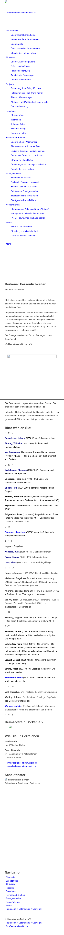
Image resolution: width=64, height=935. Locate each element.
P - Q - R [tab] (9, 611)
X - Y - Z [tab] (9, 714)
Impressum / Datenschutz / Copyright (24, 908)
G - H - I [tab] (8, 526)
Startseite (10, 877)
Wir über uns (12, 880)
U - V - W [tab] (9, 686)
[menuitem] (32, 27)
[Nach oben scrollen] (1, 933)
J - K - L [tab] (8, 540)
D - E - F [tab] (9, 464)
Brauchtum (11, 891)
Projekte (10, 887)
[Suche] (7, 240)
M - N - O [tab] (9, 567)
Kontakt (9, 905)
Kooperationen (13, 901)
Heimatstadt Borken (15, 894)
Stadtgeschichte (13, 898)
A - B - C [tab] (9, 432)
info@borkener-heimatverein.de (22, 762)
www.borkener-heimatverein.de (21, 766)
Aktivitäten (11, 884)
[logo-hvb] (29, 12)
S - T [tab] (7, 626)
